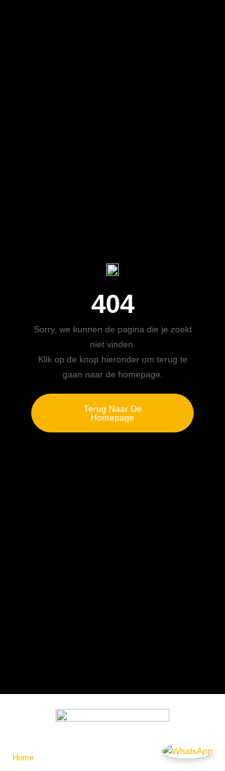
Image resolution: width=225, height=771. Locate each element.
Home (23, 757)
